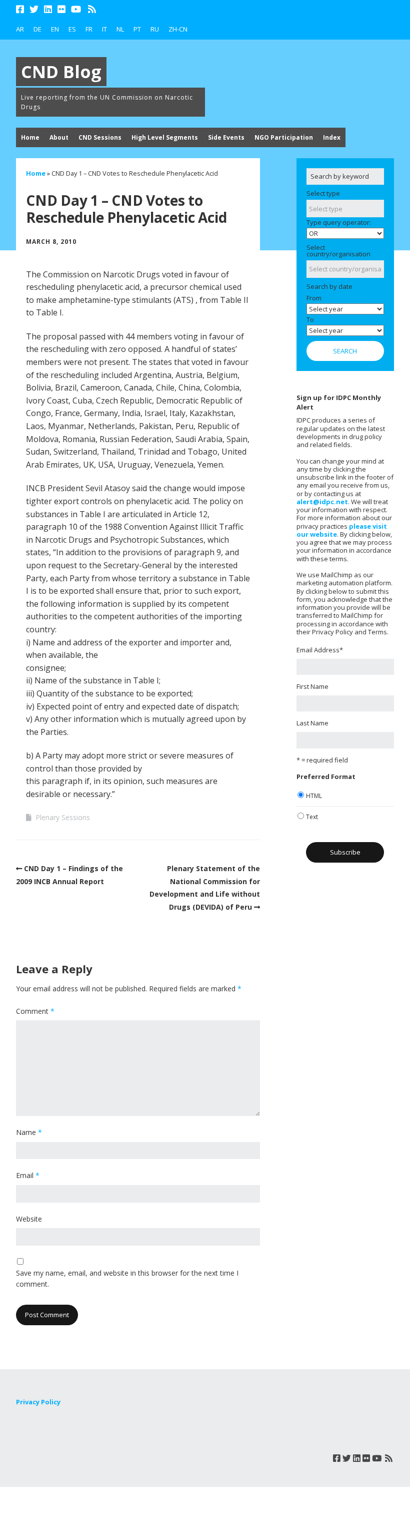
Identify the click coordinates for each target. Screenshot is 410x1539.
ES (72, 29)
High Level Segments (165, 137)
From (314, 297)
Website (29, 1219)
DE (38, 29)
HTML (314, 796)
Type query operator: (338, 222)
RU (154, 29)
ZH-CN (178, 29)
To (310, 319)
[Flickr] (62, 9)
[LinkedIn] (48, 9)
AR (20, 29)
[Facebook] (21, 9)
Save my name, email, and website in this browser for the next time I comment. (127, 1278)
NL (120, 29)
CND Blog (61, 71)
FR (89, 29)
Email (28, 1175)
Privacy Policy (38, 1401)
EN (55, 29)
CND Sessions (100, 137)
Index (331, 137)
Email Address (319, 649)
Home (30, 137)
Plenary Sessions (63, 817)
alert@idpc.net (322, 501)
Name (29, 1132)
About (59, 137)
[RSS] (92, 9)
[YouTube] (76, 9)
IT (104, 29)
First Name (312, 686)
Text (312, 817)
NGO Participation (283, 137)
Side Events (226, 137)
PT (137, 29)
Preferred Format (326, 776)
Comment (35, 1011)
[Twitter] (34, 9)
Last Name (312, 722)
